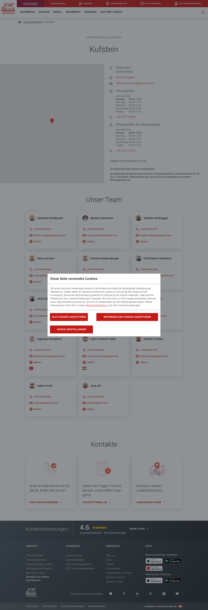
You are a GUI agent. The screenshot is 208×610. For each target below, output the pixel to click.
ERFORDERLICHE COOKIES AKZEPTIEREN (127, 317)
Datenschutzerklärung (96, 305)
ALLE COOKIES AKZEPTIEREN (69, 317)
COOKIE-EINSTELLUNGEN (71, 329)
